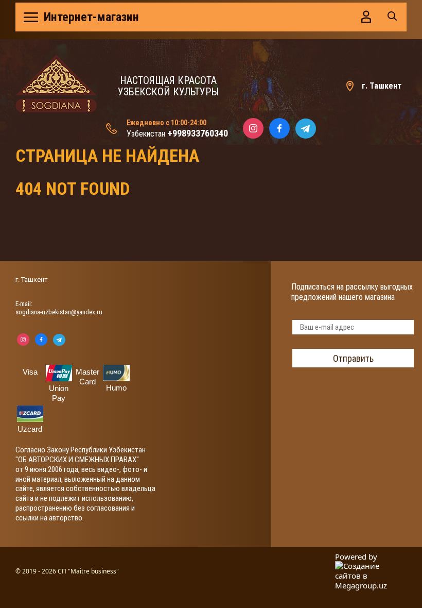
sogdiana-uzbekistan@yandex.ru (58, 312)
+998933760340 (198, 133)
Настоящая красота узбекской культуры (168, 86)
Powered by (356, 557)
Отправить (353, 358)
